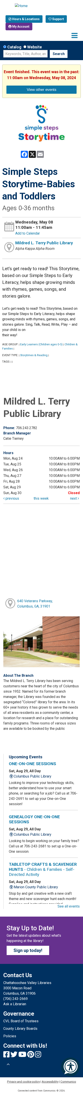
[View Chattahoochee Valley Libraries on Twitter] (14, 1056)
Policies (9, 1036)
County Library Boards (20, 1028)
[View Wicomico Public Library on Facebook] (6, 1056)
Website (34, 47)
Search (59, 54)
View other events (41, 89)
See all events (69, 906)
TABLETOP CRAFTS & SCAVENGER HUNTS (43, 869)
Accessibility (50, 1081)
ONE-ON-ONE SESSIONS (32, 763)
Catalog (14, 47)
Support (58, 19)
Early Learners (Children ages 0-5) (41, 344)
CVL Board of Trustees (21, 1021)
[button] (74, 35)
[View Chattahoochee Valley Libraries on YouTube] (22, 1056)
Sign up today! (28, 950)
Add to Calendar (27, 233)
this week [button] (41, 498)
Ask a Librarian (14, 1004)
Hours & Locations (26, 19)
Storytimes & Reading (34, 355)
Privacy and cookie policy (23, 1081)
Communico (68, 1081)
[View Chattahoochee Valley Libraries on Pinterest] (31, 1056)
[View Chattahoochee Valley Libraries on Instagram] (38, 1056)
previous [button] (12, 498)
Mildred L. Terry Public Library (44, 243)
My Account (20, 26)
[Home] (41, 6)
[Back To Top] (8, 1064)
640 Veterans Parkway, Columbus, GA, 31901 (35, 603)
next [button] (74, 498)
